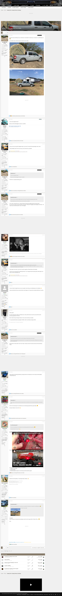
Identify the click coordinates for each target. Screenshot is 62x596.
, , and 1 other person (18, 353)
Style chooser (19, 594)
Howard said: (13, 400)
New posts (4, 7)
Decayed (4, 241)
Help (49, 594)
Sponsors (28, 594)
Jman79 (4, 292)
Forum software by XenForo (10, 593)
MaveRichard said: (13, 197)
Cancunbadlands (39, 557)
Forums (9, 5)
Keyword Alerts (24, 5)
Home (51, 594)
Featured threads (15, 7)
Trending (9, 7)
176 (5, 385)
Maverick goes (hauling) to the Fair (11, 562)
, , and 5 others (17, 140)
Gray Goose (4, 428)
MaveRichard (4, 150)
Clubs (32, 5)
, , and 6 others (18, 256)
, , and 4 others (18, 190)
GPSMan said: (13, 173)
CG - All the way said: (14, 425)
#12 (43, 396)
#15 (43, 500)
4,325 (6, 133)
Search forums (23, 7)
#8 (43, 285)
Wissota (6, 437)
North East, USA (4, 301)
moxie (5, 557)
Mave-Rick (6, 566)
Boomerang (6, 560)
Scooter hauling (7, 565)
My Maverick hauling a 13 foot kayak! (11, 568)
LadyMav (40, 569)
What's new (16, 5)
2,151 (5, 409)
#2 (43, 119)
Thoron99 (40, 560)
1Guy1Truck (6, 569)
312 (5, 157)
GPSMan (4, 126)
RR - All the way (5, 403)
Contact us (32, 594)
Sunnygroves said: (13, 263)
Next (7, 32)
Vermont (6, 492)
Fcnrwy (4, 507)
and (14, 166)
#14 (43, 476)
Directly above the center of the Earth (4, 252)
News (4, 5)
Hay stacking (7, 559)
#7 (43, 259)
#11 (43, 372)
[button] (37, 5)
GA (5, 412)
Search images (30, 7)
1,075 (6, 434)
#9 (43, 310)
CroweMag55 (40, 566)
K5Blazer (4, 317)
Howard (4, 378)
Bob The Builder (5, 482)
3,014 (6, 513)
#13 (43, 421)
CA (5, 136)
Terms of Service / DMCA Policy (38, 594)
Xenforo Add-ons (22, 593)
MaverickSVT (40, 563)
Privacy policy (46, 594)
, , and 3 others (17, 214)
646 (5, 297)
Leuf (5, 563)
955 (5, 322)
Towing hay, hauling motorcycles (11, 556)
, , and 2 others (17, 393)
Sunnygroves (4, 29)
